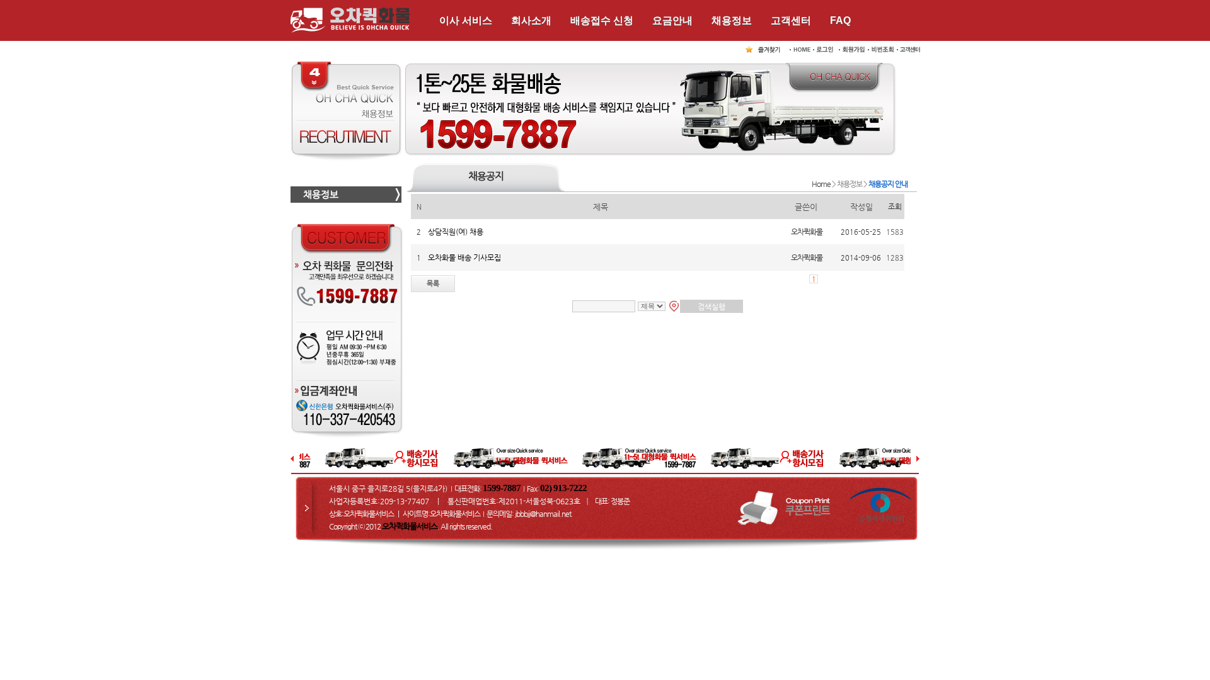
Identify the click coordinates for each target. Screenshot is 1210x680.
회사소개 (531, 20)
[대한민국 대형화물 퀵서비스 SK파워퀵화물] (765, 48)
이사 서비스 (465, 20)
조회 (895, 206)
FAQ (840, 20)
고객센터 (791, 20)
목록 (433, 284)
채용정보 (732, 20)
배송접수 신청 (601, 20)
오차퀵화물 (806, 231)
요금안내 (672, 20)
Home (821, 183)
